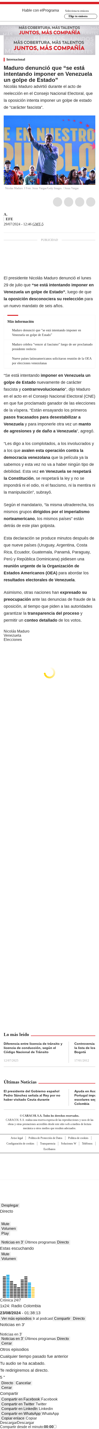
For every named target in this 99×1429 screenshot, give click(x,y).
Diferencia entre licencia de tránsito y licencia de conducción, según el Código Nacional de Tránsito (33, 1048)
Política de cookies (78, 1138)
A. (5, 214)
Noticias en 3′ (12, 1242)
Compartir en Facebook (20, 1399)
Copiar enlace (12, 1418)
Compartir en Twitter (17, 1404)
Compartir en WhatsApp (21, 1414)
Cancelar (23, 1383)
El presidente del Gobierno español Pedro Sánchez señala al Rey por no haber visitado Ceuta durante (32, 1095)
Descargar (8, 1423)
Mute (5, 1224)
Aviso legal (17, 1138)
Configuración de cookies (20, 1143)
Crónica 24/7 (10, 1300)
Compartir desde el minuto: (26, 1427)
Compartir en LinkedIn (19, 1409)
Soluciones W (68, 1143)
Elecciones (13, 640)
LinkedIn (79, 202)
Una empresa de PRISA (49, 1163)
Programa (51, 10)
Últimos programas (40, 1242)
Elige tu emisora (78, 16)
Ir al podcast (43, 1318)
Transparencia (47, 1143)
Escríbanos (49, 1149)
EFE (9, 219)
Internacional (15, 59)
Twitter (68, 202)
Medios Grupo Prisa (49, 1174)
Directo (63, 1242)
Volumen (8, 1229)
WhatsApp (90, 202)
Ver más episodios (16, 1318)
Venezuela (12, 635)
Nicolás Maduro (16, 631)
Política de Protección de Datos (45, 1138)
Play (5, 1233)
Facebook (57, 202)
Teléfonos (87, 1143)
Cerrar (6, 1343)
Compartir (62, 1318)
